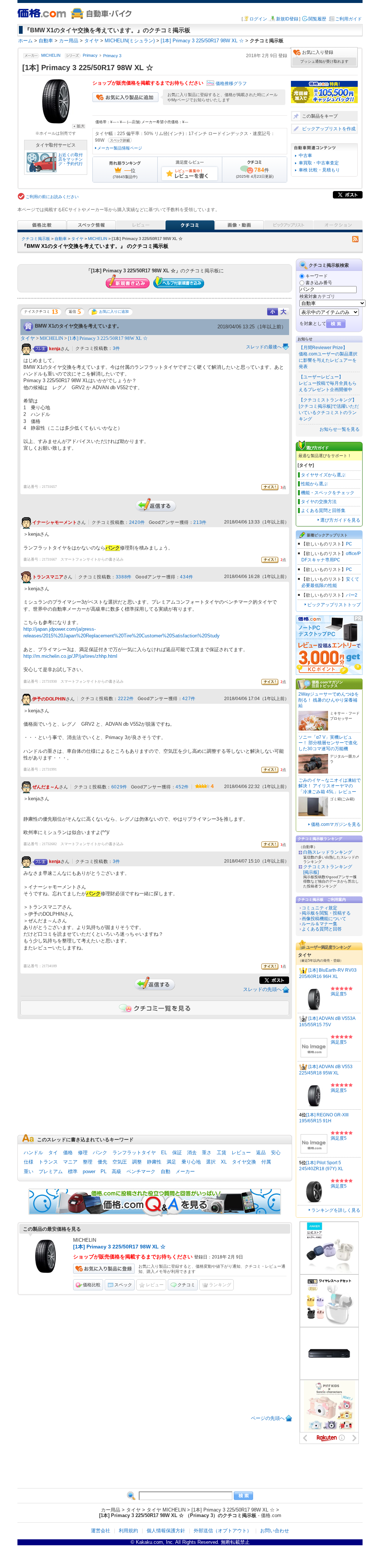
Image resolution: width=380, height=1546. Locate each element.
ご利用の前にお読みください (52, 196)
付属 (266, 1162)
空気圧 (119, 1162)
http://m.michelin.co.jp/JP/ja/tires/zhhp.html (70, 656)
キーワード (316, 276)
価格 (68, 1152)
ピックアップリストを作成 (329, 128)
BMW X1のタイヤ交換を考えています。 (78, 326)
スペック (123, 1284)
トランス (48, 1162)
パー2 (351, 595)
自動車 (61, 238)
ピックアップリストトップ (334, 604)
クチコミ (186, 1284)
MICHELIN (50, 55)
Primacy (90, 55)
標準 (73, 1171)
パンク (100, 1152)
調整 (137, 1162)
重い (28, 1171)
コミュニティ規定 (319, 907)
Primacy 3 (112, 55)
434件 (186, 577)
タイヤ (77, 238)
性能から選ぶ (314, 483)
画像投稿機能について (324, 918)
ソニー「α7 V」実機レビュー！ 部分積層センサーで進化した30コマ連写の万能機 (327, 743)
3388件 (124, 577)
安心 (276, 1152)
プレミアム (51, 1171)
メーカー (185, 1171)
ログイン (258, 19)
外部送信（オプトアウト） (223, 1530)
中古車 (305, 155)
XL (224, 1162)
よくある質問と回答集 (323, 510)
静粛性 (154, 1162)
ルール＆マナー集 (319, 923)
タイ (53, 1152)
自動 (165, 1171)
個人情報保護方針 (166, 1530)
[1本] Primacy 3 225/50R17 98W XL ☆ (108, 338)
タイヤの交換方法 (319, 501)
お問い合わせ (274, 1530)
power (89, 1171)
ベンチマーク (141, 1171)
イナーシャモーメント (54, 522)
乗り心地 (191, 1162)
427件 (188, 698)
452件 (182, 787)
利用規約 (128, 1530)
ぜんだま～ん (45, 787)
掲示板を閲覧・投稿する (326, 913)
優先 (102, 1162)
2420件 (137, 522)
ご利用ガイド (348, 19)
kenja (54, 348)
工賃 (221, 1152)
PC (349, 543)
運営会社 (100, 1530)
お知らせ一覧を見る (340, 429)
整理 (87, 1162)
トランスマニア (47, 577)
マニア (70, 1162)
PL (104, 1171)
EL (164, 1152)
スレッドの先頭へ (262, 989)
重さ (207, 1152)
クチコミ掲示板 (36, 238)
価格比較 (92, 1284)
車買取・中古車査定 (319, 162)
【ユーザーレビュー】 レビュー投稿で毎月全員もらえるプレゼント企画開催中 (328, 383)
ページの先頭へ (268, 1418)
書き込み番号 (318, 282)
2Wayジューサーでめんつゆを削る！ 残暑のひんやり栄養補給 (328, 700)
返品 (261, 1152)
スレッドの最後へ (264, 346)
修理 (83, 1152)
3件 (116, 348)
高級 (116, 1171)
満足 (171, 1162)
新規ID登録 (287, 19)
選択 (211, 1162)
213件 (199, 522)
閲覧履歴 (317, 19)
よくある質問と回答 (322, 929)
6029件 (119, 787)
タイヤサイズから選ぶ (323, 474)
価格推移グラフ (231, 83)
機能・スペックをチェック (327, 492)
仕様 (28, 1162)
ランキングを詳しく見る (335, 1210)
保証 (177, 1152)
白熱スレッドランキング (327, 852)
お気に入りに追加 (114, 311)
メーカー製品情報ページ (119, 148)
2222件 (126, 698)
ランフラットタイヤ (134, 1152)
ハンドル (33, 1152)
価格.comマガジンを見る (336, 824)
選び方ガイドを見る (340, 520)
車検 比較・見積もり (319, 170)
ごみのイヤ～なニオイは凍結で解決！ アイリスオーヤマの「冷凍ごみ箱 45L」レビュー (329, 786)
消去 (192, 1152)
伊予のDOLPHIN (49, 699)
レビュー (241, 1152)
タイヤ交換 (244, 1162)
